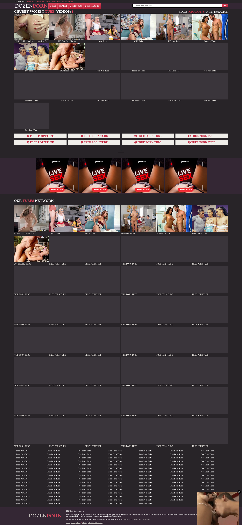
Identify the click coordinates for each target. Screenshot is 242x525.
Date (209, 11)
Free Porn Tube (23, 451)
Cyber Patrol (128, 519)
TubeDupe (18, 15)
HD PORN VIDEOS (43, 1)
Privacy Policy (76, 523)
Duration (221, 11)
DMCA (84, 523)
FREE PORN (31, 1)
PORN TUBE (56, 1)
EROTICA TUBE (67, 1)
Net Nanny (137, 519)
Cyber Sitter (146, 519)
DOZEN (31, 6)
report (46, 39)
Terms (68, 523)
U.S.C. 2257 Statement (95, 523)
